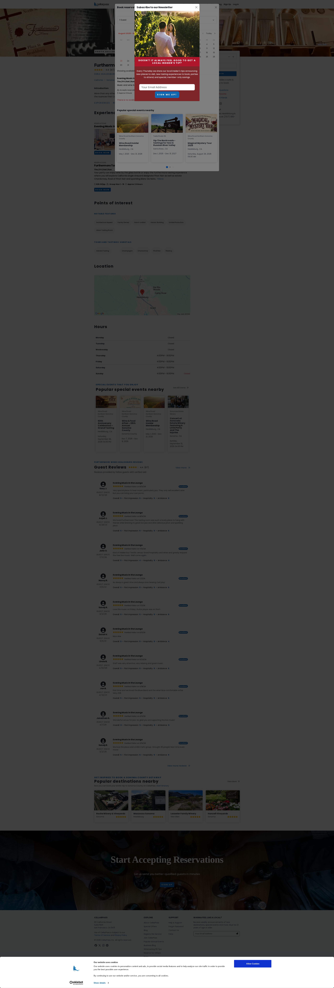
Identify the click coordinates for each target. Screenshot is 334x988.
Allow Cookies (252, 964)
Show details (100, 983)
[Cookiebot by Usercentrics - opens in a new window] (76, 983)
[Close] (196, 7)
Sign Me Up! (167, 94)
